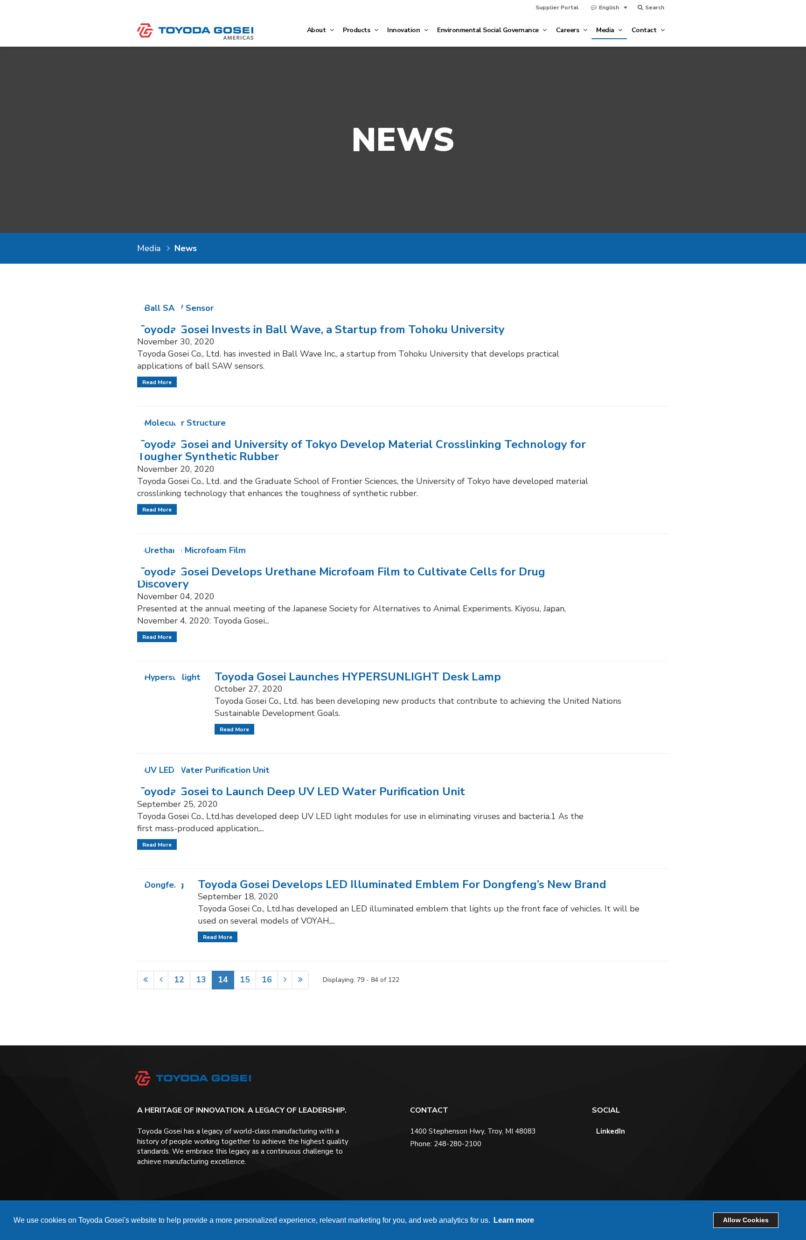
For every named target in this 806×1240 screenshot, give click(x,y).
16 (267, 979)
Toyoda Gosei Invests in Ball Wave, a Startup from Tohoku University (321, 329)
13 (201, 979)
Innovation (404, 30)
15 (245, 979)
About (317, 30)
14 (223, 979)
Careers (568, 30)
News (185, 248)
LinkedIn (609, 1131)
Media (606, 30)
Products (357, 30)
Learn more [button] (513, 1220)
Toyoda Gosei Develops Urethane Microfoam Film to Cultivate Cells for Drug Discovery (341, 577)
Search (654, 7)
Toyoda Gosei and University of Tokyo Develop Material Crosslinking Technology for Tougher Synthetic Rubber (361, 450)
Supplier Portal (556, 7)
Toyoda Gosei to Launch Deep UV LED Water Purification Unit (301, 791)
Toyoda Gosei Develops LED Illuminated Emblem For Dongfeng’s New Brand (402, 884)
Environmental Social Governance (488, 30)
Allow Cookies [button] (746, 1220)
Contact (645, 30)
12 (179, 979)
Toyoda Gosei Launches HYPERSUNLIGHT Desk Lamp (358, 676)
